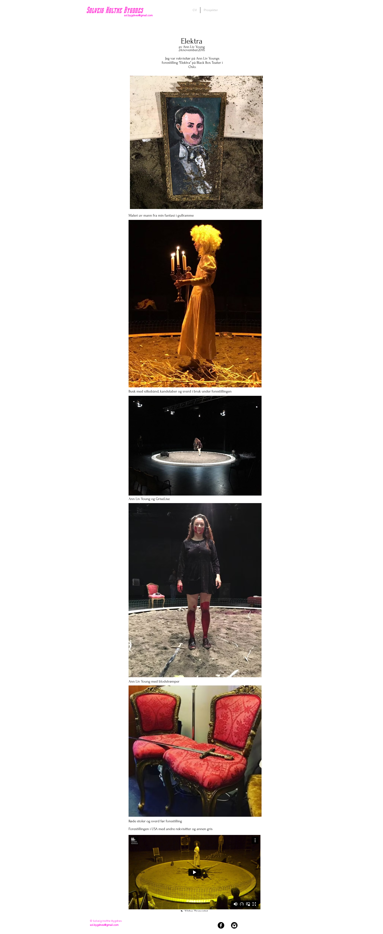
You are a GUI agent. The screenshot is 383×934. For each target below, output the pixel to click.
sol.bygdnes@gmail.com (138, 15)
